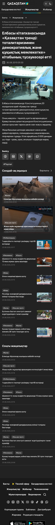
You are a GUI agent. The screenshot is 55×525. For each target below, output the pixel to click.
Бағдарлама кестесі (41, 484)
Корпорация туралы (14, 509)
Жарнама (16, 515)
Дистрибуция (44, 509)
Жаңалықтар (32, 9)
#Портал (7, 164)
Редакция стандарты (33, 515)
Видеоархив (34, 494)
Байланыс (31, 509)
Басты (4, 18)
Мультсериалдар (17, 494)
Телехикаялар (41, 489)
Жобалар (47, 9)
